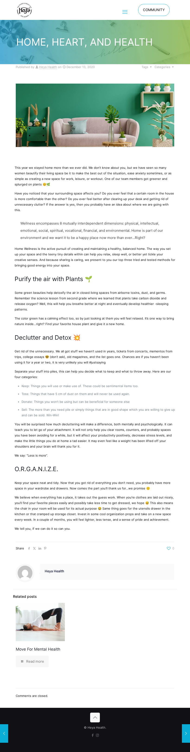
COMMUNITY (154, 10)
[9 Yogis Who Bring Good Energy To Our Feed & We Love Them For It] (4, 733)
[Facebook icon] (92, 735)
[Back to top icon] (95, 717)
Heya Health (48, 67)
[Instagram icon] (97, 735)
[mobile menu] (125, 10)
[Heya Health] (24, 10)
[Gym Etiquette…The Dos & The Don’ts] (186, 733)
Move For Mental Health (38, 649)
